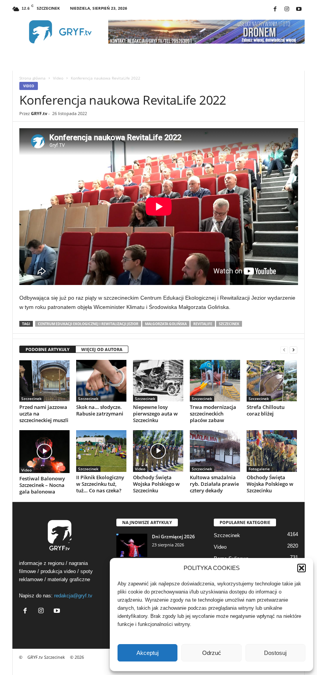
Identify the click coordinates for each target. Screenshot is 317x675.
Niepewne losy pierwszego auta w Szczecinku (155, 414)
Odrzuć (211, 653)
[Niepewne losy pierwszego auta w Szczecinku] (158, 381)
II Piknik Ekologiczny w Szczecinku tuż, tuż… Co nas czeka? (100, 484)
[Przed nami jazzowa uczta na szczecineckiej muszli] (44, 381)
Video (58, 78)
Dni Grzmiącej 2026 (173, 536)
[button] (301, 568)
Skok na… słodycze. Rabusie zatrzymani (99, 410)
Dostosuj (275, 653)
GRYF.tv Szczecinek (46, 657)
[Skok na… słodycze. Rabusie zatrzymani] (101, 381)
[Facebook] (275, 9)
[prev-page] (284, 350)
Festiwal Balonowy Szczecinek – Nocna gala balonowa (42, 485)
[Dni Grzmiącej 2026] (131, 545)
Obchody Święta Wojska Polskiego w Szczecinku (156, 484)
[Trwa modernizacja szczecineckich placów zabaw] (215, 381)
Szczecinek (229, 323)
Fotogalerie (259, 468)
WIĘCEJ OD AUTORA (102, 349)
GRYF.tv (39, 113)
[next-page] (293, 350)
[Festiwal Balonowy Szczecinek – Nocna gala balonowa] (44, 451)
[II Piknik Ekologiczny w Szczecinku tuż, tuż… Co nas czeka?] (101, 451)
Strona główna (32, 78)
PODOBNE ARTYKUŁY (48, 349)
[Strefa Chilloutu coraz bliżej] (272, 381)
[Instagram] (286, 9)
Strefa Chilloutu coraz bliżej (266, 410)
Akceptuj (147, 653)
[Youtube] (298, 9)
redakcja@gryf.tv (73, 596)
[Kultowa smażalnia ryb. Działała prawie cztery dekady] (215, 451)
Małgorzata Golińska (166, 323)
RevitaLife (202, 323)
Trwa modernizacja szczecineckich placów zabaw (213, 414)
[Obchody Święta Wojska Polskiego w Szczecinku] (158, 451)
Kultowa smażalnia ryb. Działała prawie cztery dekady (214, 484)
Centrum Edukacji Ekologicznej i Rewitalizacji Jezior (88, 323)
